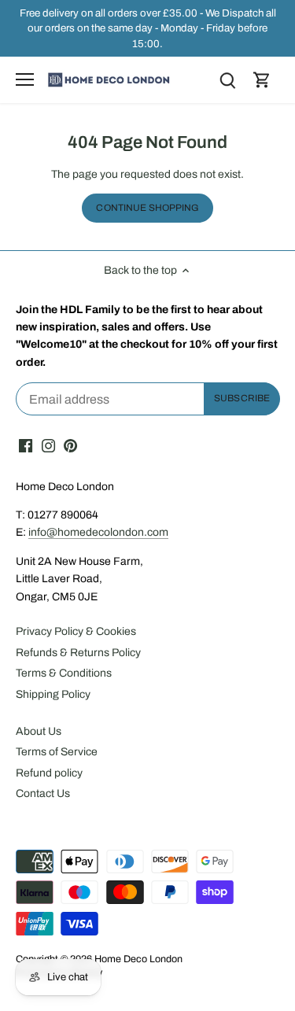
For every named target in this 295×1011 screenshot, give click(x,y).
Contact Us (43, 793)
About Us (38, 731)
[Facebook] (25, 446)
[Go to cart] (262, 79)
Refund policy (49, 773)
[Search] (227, 79)
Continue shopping (147, 207)
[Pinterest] (70, 446)
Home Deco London (138, 959)
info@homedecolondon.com (98, 532)
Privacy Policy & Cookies (76, 631)
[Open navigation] (25, 79)
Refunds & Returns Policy (78, 653)
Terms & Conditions (64, 673)
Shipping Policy (53, 694)
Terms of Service (57, 752)
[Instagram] (48, 446)
